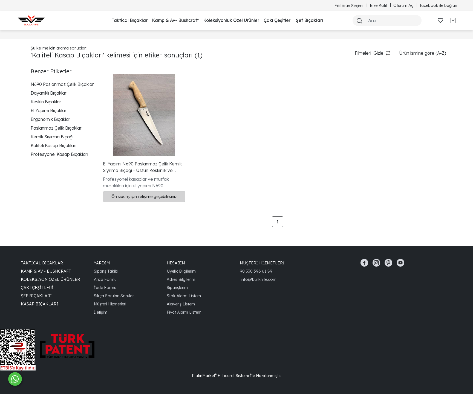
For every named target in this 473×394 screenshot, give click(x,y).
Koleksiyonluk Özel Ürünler (231, 20)
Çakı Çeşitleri (278, 20)
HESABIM (176, 262)
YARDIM (102, 262)
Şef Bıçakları (309, 20)
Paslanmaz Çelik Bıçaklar (56, 128)
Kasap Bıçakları (39, 304)
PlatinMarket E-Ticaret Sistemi (220, 375)
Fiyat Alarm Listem (184, 312)
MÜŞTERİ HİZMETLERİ (262, 262)
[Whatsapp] (15, 379)
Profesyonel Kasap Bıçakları (59, 154)
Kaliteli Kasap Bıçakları (53, 145)
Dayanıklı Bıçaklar (49, 93)
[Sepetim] (453, 20)
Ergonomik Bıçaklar (50, 119)
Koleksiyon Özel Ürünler (50, 279)
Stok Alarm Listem (184, 295)
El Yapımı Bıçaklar (49, 110)
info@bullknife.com (258, 279)
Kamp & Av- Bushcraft (175, 20)
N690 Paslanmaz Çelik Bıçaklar (62, 84)
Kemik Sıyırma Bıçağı (52, 136)
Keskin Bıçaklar (46, 101)
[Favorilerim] (440, 20)
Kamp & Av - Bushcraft (46, 271)
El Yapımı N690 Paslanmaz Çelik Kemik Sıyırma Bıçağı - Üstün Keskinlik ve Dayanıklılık (142, 167)
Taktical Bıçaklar (130, 20)
